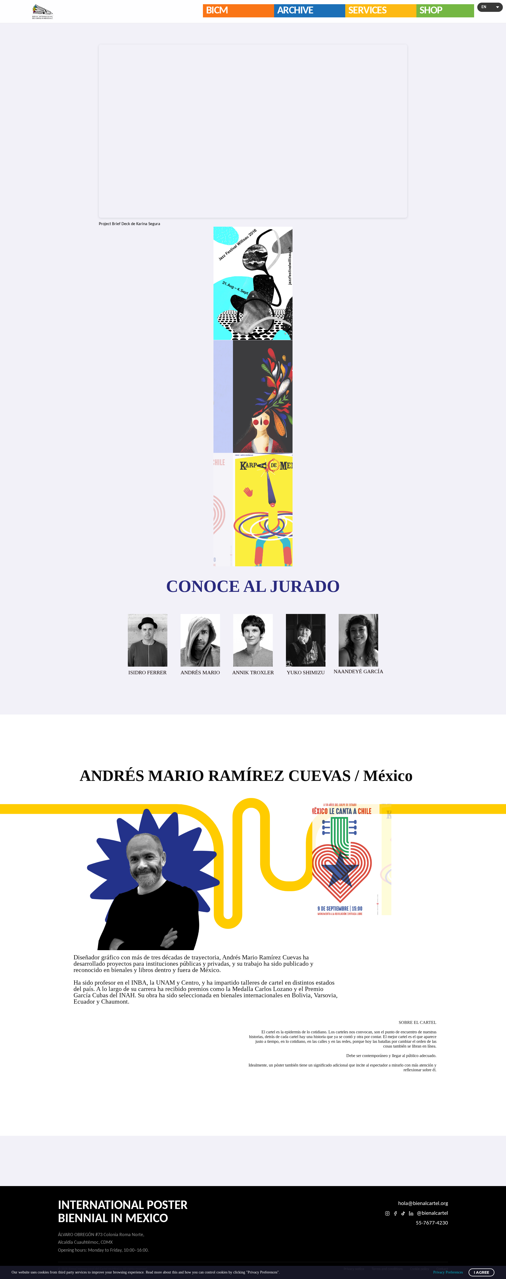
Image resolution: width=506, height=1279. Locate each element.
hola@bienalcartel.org (423, 1203)
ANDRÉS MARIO (147, 672)
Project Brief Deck (114, 224)
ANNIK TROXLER (200, 672)
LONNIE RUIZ (358, 672)
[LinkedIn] (411, 1213)
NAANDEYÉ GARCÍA (305, 671)
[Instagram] (387, 1213)
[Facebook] (395, 1213)
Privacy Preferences (448, 1272)
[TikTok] (403, 1213)
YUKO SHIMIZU (253, 672)
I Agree (481, 1272)
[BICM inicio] (42, 11)
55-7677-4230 (432, 1223)
